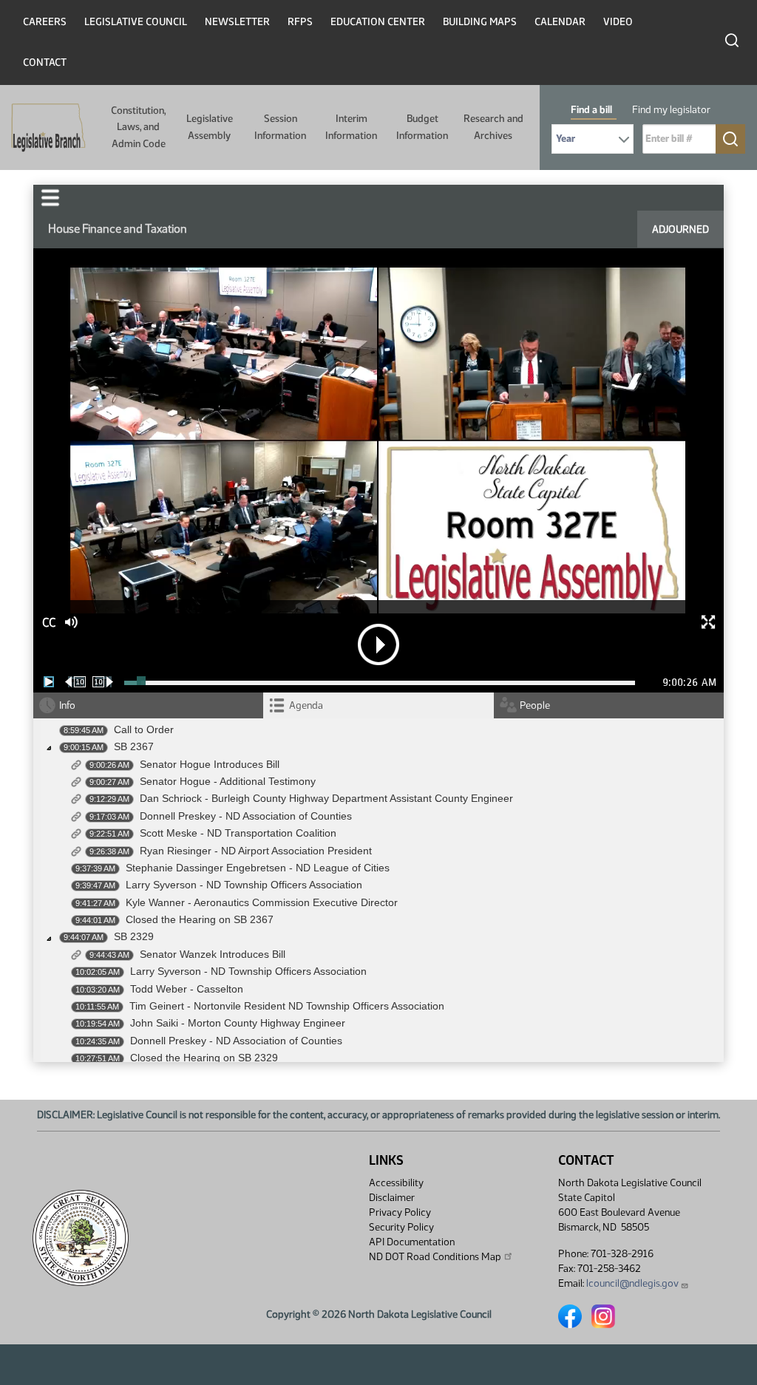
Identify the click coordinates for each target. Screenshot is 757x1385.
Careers (45, 22)
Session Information (280, 126)
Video (618, 22)
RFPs (300, 22)
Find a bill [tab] (591, 109)
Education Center (377, 22)
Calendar (559, 22)
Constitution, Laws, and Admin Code (138, 127)
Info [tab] (67, 705)
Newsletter (237, 22)
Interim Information (351, 126)
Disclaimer (392, 1197)
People (535, 705)
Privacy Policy (400, 1212)
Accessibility (396, 1183)
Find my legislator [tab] (671, 109)
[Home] (43, 128)
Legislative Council (135, 22)
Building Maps (480, 22)
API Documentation (412, 1242)
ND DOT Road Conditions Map (435, 1256)
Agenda (306, 705)
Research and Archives (493, 126)
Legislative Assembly (209, 126)
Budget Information (422, 126)
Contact (45, 62)
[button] (50, 197)
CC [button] (48, 623)
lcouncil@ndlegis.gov (632, 1283)
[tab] (378, 705)
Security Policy (401, 1227)
